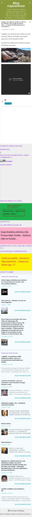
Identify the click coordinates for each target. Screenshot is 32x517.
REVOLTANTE (6, 423)
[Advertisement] (16, 125)
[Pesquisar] (30, 3)
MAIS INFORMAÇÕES (23, 292)
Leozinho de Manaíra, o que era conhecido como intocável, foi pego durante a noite (13, 382)
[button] (30, 22)
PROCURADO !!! (6, 442)
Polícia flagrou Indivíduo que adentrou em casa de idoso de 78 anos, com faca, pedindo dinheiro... (14, 282)
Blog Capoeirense (16, 4)
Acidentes (8, 103)
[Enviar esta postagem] (5, 100)
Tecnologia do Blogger (17, 511)
